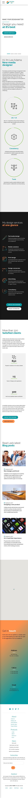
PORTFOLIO (14, 735)
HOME (13, 732)
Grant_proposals (14, 722)
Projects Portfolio (14, 726)
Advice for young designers (14, 751)
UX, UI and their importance (12, 538)
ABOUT (13, 733)
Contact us (13, 718)
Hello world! (14, 743)
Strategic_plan (13, 720)
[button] (14, 589)
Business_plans (14, 724)
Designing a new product (12, 504)
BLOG (13, 737)
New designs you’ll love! (11, 471)
